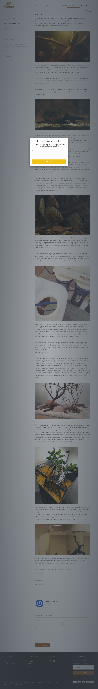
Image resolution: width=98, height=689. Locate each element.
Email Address (36, 151)
